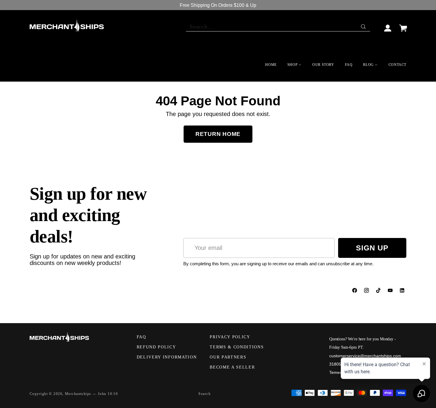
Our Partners (228, 357)
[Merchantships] (67, 25)
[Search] (363, 25)
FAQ (141, 337)
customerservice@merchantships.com (365, 355)
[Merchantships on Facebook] (355, 292)
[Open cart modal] (403, 25)
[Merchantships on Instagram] (367, 292)
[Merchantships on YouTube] (390, 292)
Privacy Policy (230, 337)
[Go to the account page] (388, 25)
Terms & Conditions (237, 347)
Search (204, 394)
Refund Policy (156, 347)
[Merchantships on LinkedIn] (402, 292)
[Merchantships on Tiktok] (379, 292)
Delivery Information (167, 357)
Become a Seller (232, 367)
